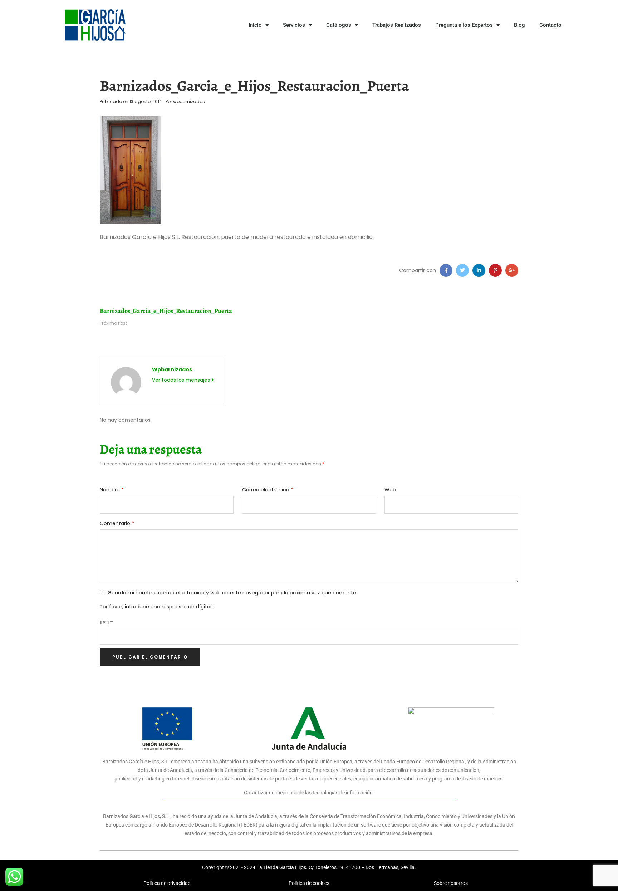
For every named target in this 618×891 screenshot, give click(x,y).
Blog (519, 25)
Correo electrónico (267, 489)
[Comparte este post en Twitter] (462, 270)
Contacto (550, 25)
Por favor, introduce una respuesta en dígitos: (157, 606)
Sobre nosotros (451, 883)
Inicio (255, 25)
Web (390, 489)
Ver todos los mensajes (181, 379)
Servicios (294, 25)
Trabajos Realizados (396, 25)
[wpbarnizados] (126, 381)
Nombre (112, 489)
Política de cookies (309, 883)
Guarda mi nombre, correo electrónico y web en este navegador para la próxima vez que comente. (232, 592)
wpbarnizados (189, 101)
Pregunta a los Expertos (464, 25)
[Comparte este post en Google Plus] (511, 270)
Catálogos (338, 25)
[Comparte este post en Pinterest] (495, 270)
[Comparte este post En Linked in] (478, 270)
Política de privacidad (167, 883)
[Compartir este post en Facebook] (446, 270)
